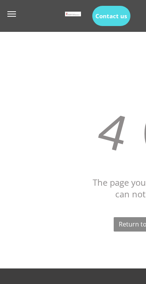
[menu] (11, 14)
